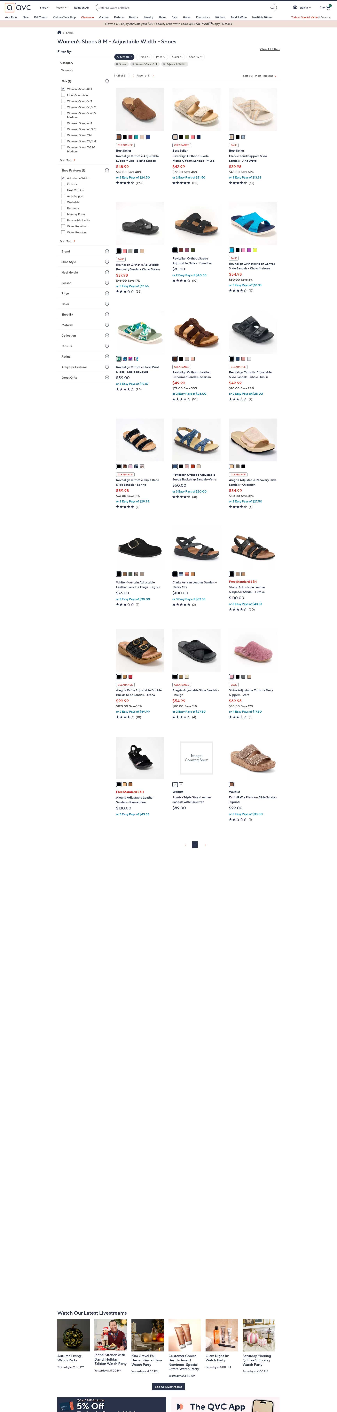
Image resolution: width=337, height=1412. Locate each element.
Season (66, 283)
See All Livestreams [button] (168, 1387)
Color (65, 304)
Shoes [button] (122, 64)
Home (187, 17)
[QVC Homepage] (59, 33)
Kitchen (220, 17)
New (26, 17)
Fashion (119, 17)
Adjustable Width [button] (175, 64)
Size (66, 81)
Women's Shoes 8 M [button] (146, 64)
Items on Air (81, 7)
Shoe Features (73, 170)
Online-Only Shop (64, 17)
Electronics (203, 17)
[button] (296, 8)
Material (67, 325)
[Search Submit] (273, 7)
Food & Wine (239, 17)
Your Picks (11, 17)
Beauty (133, 17)
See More (66, 160)
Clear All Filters (270, 49)
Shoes (162, 17)
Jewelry (148, 17)
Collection (68, 335)
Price (65, 293)
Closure (66, 346)
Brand (65, 251)
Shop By (67, 314)
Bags (174, 17)
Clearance (87, 17)
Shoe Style (68, 262)
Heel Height (69, 272)
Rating (66, 356)
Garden (104, 17)
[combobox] (182, 7)
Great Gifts (69, 377)
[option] (168, 23)
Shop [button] (43, 7)
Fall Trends (41, 17)
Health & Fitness (262, 17)
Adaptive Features (74, 367)
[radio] (119, 137)
